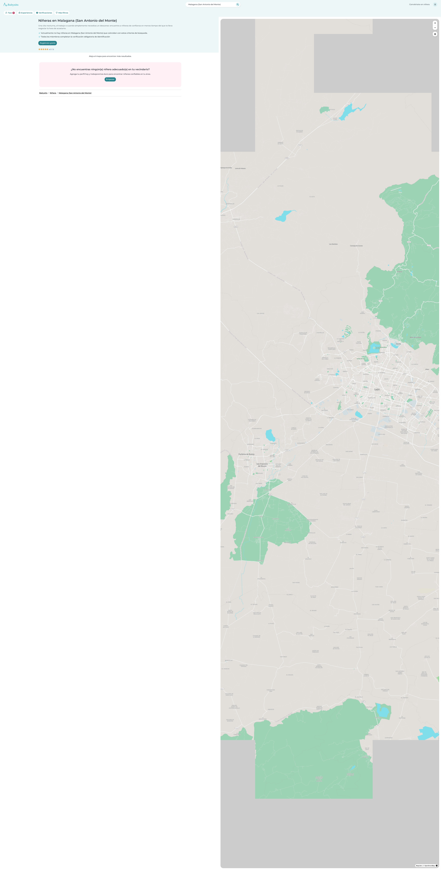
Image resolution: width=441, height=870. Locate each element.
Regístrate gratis (47, 43)
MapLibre (419, 866)
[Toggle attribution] (436, 865)
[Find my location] (435, 34)
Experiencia (26, 13)
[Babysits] (11, 4)
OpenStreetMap (430, 866)
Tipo (10, 13)
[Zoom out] (435, 27)
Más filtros (63, 13)
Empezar (110, 79)
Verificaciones (45, 13)
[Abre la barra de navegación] (435, 4)
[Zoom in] (435, 23)
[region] (329, 443)
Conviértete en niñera (419, 4)
